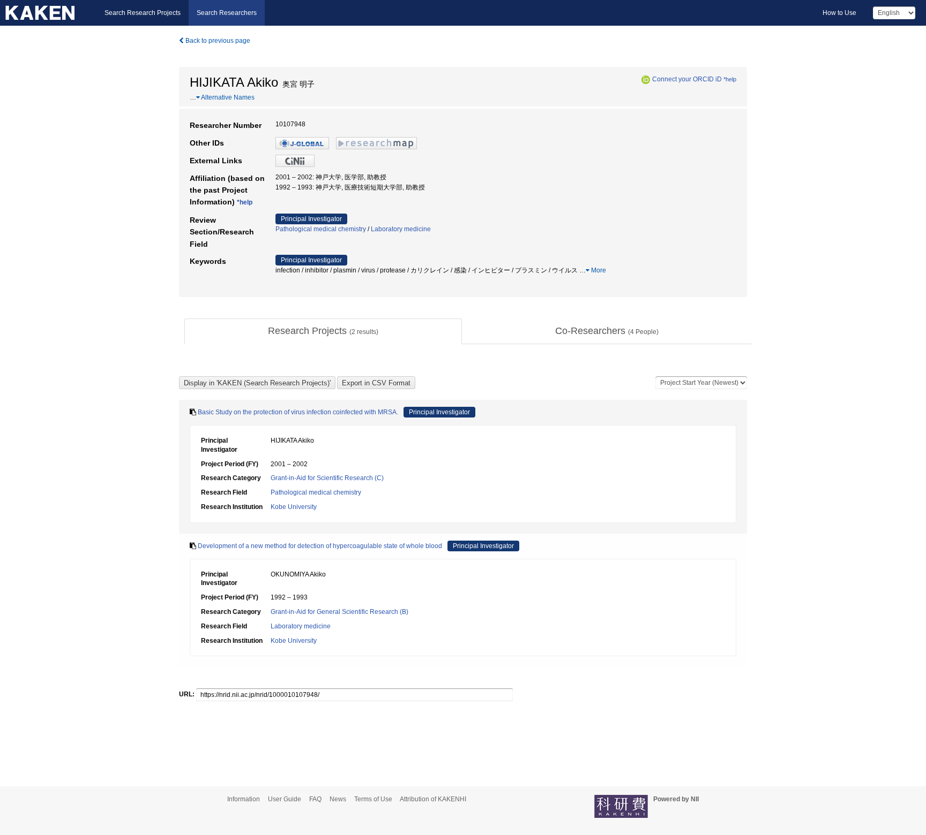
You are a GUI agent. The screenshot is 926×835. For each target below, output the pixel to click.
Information (243, 799)
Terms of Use (373, 799)
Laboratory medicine (401, 229)
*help (729, 79)
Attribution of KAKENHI (433, 799)
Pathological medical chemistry (320, 229)
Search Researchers (227, 13)
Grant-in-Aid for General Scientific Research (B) (339, 612)
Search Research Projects (142, 13)
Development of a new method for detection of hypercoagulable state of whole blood (320, 546)
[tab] (323, 331)
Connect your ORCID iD (687, 79)
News (338, 799)
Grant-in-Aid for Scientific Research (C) (327, 478)
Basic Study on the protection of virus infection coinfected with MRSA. (298, 412)
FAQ (315, 799)
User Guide (284, 799)
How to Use (839, 13)
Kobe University (294, 507)
